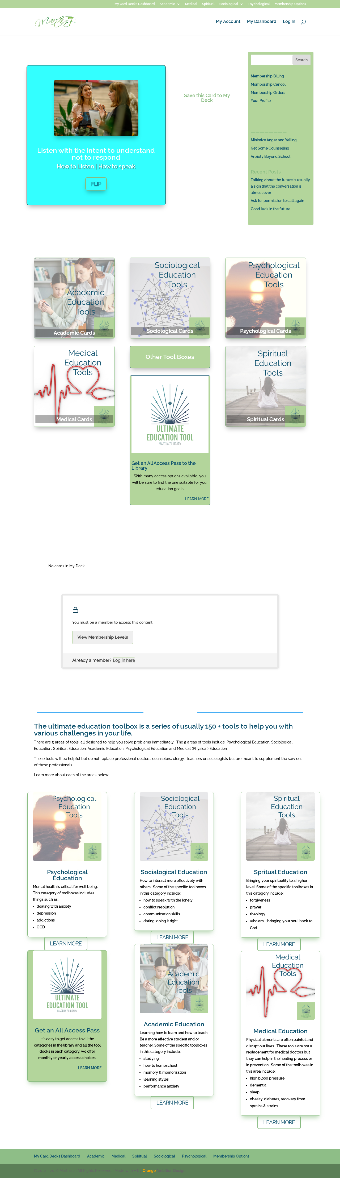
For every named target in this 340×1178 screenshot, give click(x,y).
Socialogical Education (174, 871)
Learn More (66, 943)
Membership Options (290, 4)
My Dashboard (261, 22)
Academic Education (174, 1024)
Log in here (124, 660)
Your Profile (261, 100)
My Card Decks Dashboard (134, 4)
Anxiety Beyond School (270, 156)
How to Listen (75, 166)
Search (301, 60)
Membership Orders (268, 92)
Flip (96, 184)
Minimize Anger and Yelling (274, 140)
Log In (289, 22)
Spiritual (208, 4)
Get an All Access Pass (67, 1030)
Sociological (228, 4)
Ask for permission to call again (277, 201)
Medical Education (280, 1031)
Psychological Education (67, 875)
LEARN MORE (197, 499)
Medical (191, 4)
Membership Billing (267, 76)
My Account (228, 22)
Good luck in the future (270, 209)
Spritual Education (280, 871)
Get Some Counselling (270, 148)
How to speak (116, 166)
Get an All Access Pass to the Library (163, 465)
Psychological (259, 4)
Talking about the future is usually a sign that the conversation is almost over (280, 186)
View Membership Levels (102, 637)
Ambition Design (164, 1170)
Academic (167, 4)
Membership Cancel (268, 84)
